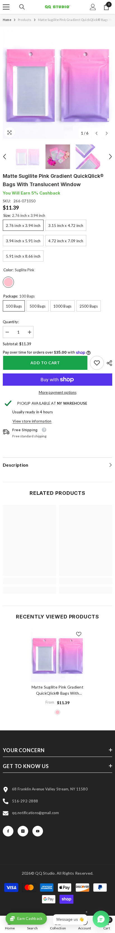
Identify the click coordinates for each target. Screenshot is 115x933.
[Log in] (93, 7)
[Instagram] (23, 831)
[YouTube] (37, 831)
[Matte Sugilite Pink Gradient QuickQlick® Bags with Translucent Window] (57, 655)
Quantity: (11, 322)
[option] (57, 84)
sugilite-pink (57, 712)
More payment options (57, 392)
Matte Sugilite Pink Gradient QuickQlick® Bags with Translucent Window (57, 690)
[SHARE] (108, 363)
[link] (97, 363)
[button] (96, 133)
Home (7, 19)
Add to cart (45, 362)
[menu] (6, 7)
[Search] (22, 7)
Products (25, 19)
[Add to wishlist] (79, 634)
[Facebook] (8, 831)
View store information (32, 421)
